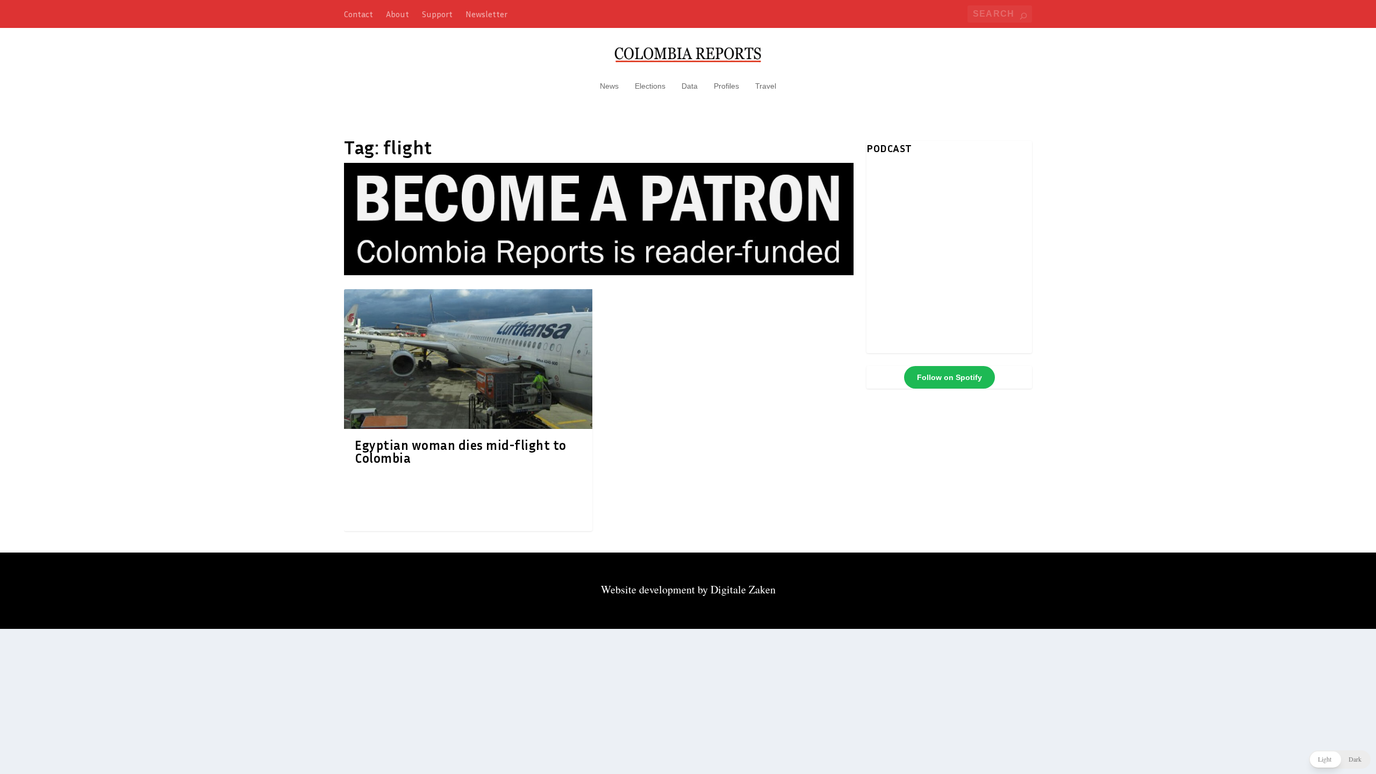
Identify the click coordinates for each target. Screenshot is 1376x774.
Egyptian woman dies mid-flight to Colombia (461, 451)
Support (437, 14)
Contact (358, 14)
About (397, 14)
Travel (765, 86)
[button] (1340, 759)
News (609, 86)
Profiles (726, 86)
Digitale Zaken (743, 589)
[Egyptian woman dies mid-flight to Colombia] (468, 359)
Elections (650, 86)
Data (690, 86)
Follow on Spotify (949, 377)
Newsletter (486, 14)
